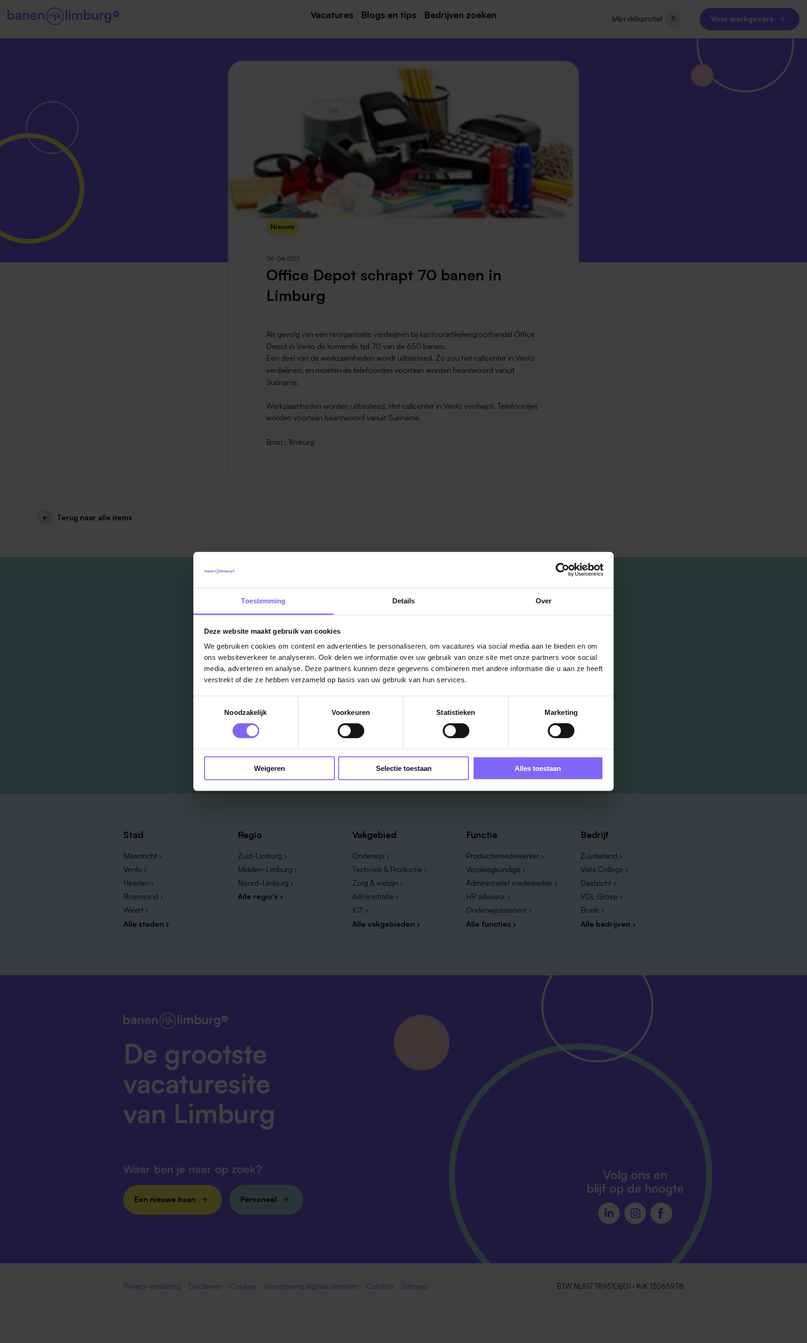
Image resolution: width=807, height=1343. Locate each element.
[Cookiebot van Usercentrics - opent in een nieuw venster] (562, 570)
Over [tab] (544, 601)
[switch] (351, 730)
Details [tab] (403, 601)
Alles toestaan (538, 768)
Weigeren (269, 768)
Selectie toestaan (404, 768)
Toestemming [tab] (263, 601)
